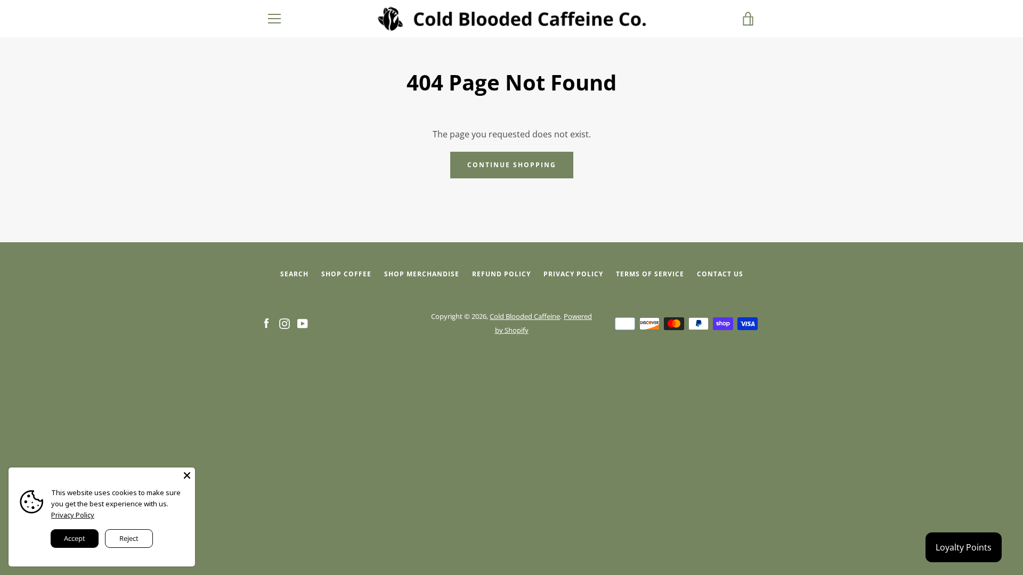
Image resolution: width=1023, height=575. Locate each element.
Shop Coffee (346, 273)
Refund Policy (501, 273)
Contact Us (720, 273)
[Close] (187, 475)
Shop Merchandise (421, 273)
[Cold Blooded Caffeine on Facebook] (266, 322)
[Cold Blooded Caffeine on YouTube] (302, 322)
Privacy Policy (573, 273)
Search (294, 273)
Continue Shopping (511, 164)
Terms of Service (650, 273)
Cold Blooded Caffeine (525, 316)
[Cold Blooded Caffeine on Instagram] (284, 322)
